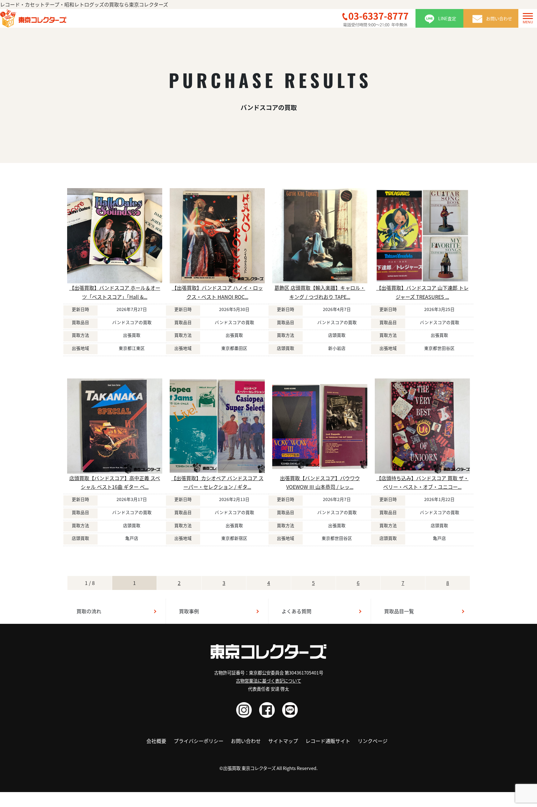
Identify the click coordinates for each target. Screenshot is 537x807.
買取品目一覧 (399, 611)
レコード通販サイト (327, 740)
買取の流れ (88, 611)
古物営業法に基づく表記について (268, 680)
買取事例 (189, 611)
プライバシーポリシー (198, 740)
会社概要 (156, 740)
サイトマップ (283, 740)
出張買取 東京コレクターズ (249, 768)
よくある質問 (296, 611)
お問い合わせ (246, 740)
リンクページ (373, 740)
